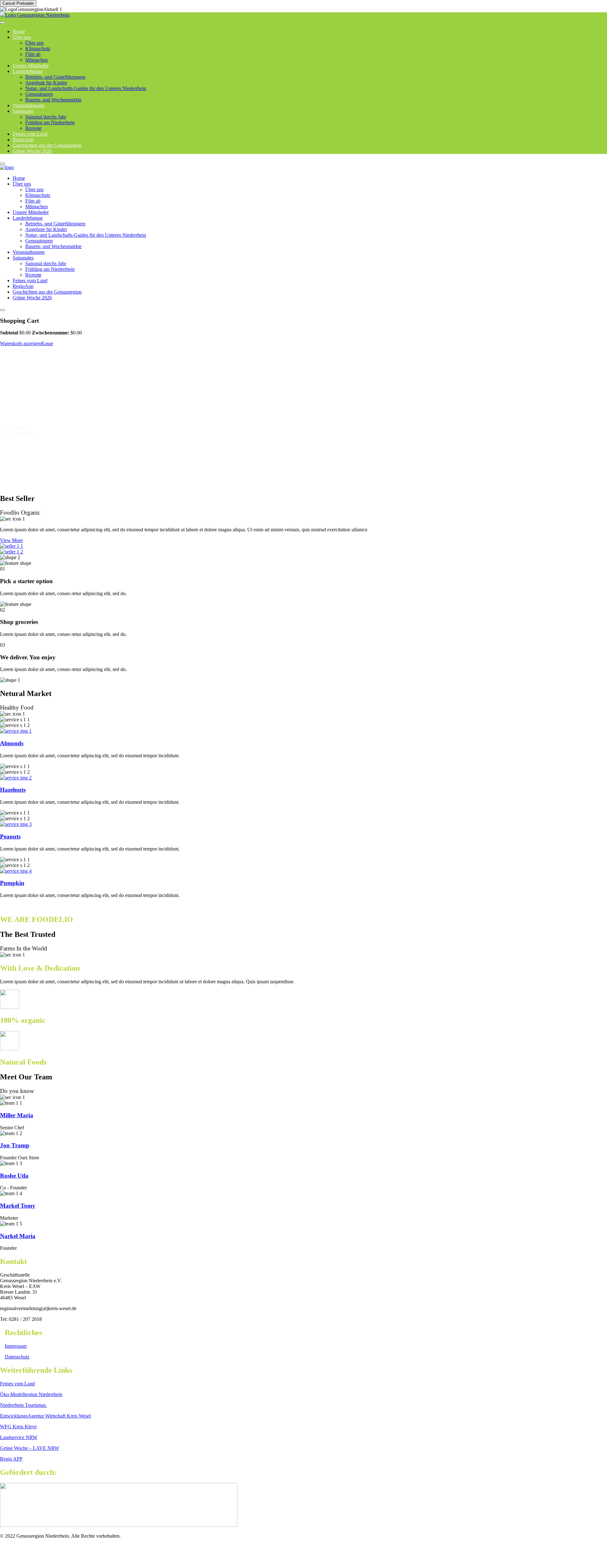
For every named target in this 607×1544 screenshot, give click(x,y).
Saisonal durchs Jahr (45, 116)
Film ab (32, 54)
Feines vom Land (30, 280)
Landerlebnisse (28, 71)
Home (19, 178)
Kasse (47, 343)
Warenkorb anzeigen (20, 343)
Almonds (11, 743)
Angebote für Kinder (46, 82)
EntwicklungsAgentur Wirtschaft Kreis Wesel (45, 1416)
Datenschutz (17, 1356)
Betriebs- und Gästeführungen (55, 77)
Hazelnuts (13, 789)
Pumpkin (12, 883)
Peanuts (10, 836)
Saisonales (23, 111)
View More (11, 540)
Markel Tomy (17, 1205)
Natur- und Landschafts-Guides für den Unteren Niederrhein (85, 88)
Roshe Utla (14, 1175)
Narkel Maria (17, 1236)
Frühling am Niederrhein (50, 122)
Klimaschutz (37, 48)
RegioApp (23, 286)
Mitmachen (36, 206)
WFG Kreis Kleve (18, 1426)
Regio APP (11, 1459)
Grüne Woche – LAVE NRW (29, 1448)
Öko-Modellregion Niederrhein (31, 1394)
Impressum (16, 1346)
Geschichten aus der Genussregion (47, 292)
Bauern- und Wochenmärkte (53, 99)
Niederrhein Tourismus (23, 1405)
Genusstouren (39, 94)
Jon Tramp (14, 1145)
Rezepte (33, 275)
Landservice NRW (18, 1437)
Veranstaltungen (29, 252)
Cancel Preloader (18, 3)
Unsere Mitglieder (31, 212)
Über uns (22, 37)
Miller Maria (16, 1115)
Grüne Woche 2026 (32, 151)
